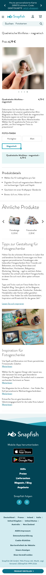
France (21, 517)
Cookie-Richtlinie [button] (22, 540)
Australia (16, 524)
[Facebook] (20, 500)
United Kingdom (15, 521)
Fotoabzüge (14, 230)
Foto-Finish (9, 133)
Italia (38, 517)
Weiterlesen (7, 366)
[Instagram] (28, 500)
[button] (3, 16)
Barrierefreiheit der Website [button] (22, 545)
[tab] (18, 92)
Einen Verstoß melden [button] (23, 555)
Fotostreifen (31, 230)
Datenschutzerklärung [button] (23, 536)
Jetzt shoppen (30, 8)
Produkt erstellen (23, 571)
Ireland (30, 517)
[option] (11, 138)
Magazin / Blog (23, 482)
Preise (23, 473)
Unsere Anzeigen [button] (23, 550)
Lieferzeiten (23, 478)
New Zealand (28, 524)
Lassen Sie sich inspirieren (13, 303)
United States (31, 521)
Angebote (23, 487)
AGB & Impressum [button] (23, 531)
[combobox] (23, 23)
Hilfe (23, 469)
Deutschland (9, 517)
